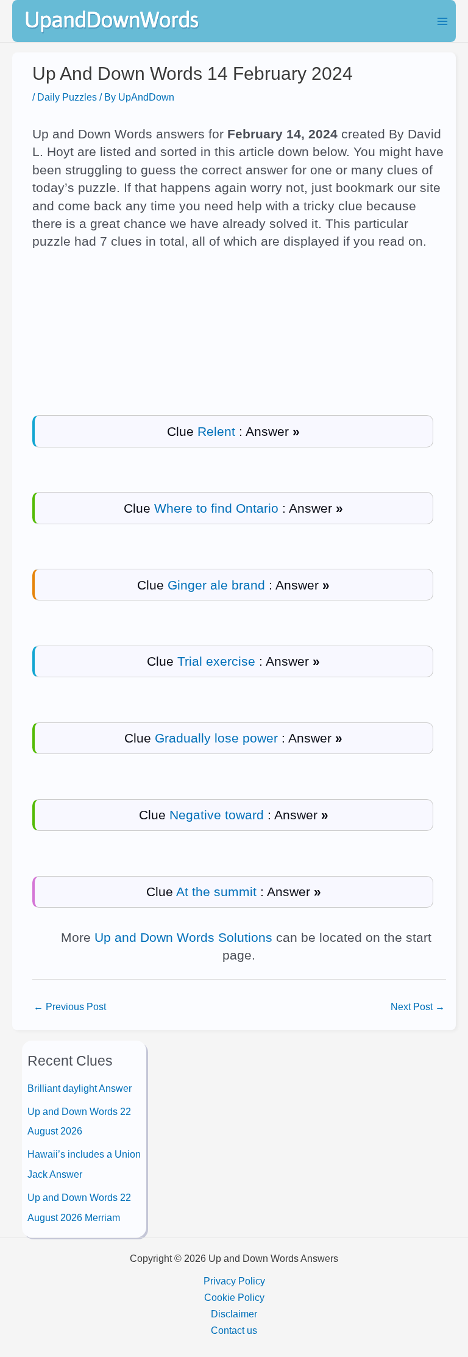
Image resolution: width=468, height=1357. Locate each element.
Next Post (418, 1006)
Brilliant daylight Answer (79, 1088)
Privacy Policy (234, 1280)
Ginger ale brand (216, 585)
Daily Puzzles (67, 96)
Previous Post (70, 1006)
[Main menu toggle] (442, 21)
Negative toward (216, 815)
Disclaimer (234, 1313)
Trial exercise (216, 661)
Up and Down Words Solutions (183, 937)
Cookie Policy (234, 1297)
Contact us (234, 1330)
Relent (216, 431)
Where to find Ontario (216, 508)
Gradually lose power (216, 738)
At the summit (216, 892)
